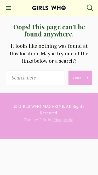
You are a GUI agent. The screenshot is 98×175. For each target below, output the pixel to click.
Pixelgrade (63, 120)
